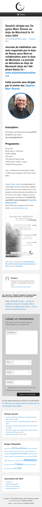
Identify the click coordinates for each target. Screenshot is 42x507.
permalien (19, 266)
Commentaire (11, 332)
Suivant (35, 23)
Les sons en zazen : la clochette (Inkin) (17, 421)
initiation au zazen (23, 456)
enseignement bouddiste (19, 453)
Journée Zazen (18, 264)
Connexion (9, 482)
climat (29, 448)
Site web (9, 382)
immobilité (16, 456)
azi (10, 448)
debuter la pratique (8, 451)
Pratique (26, 264)
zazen (15, 468)
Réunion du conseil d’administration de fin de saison (21, 426)
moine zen (20, 460)
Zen (19, 468)
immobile (11, 456)
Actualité (27, 262)
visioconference (8, 468)
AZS (13, 448)
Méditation (30, 460)
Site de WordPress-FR (12, 488)
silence (34, 464)
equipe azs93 (31, 453)
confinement (34, 448)
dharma (16, 451)
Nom (8, 362)
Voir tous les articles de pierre (20, 287)
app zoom (6, 448)
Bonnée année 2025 (12, 434)
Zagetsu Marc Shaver (13, 184)
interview (30, 456)
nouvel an (12, 464)
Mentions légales (27, 500)
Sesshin (31, 264)
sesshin (30, 464)
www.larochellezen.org (19, 208)
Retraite (26, 464)
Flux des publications (12, 484)
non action (6, 464)
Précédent (26, 23)
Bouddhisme (21, 448)
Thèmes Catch (29, 503)
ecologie (27, 451)
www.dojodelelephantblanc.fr (20, 74)
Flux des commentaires (13, 486)
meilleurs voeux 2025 (12, 460)
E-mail (9, 372)
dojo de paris (21, 451)
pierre (25, 39)
